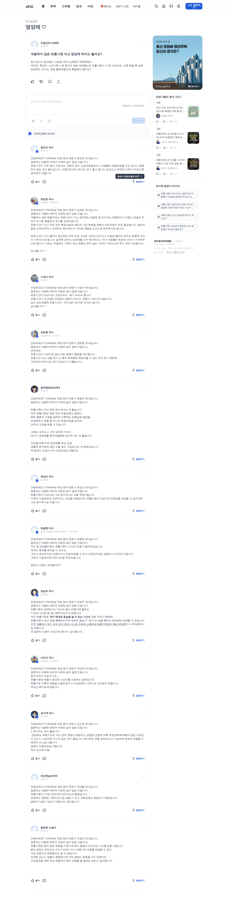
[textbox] (88, 99)
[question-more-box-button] (143, 44)
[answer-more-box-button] (143, 148)
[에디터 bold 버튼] (33, 121)
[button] (143, 44)
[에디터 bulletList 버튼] (41, 121)
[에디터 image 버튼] (49, 121)
